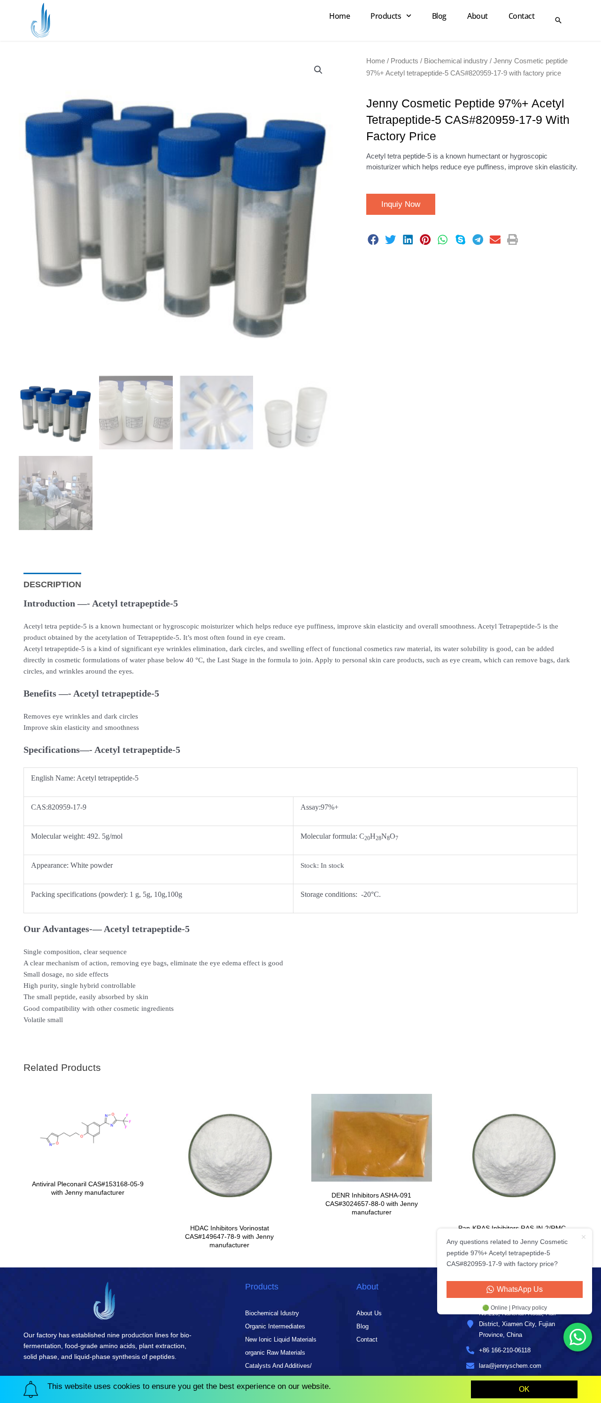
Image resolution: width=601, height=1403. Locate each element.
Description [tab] (52, 584)
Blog (439, 16)
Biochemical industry (456, 61)
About (477, 16)
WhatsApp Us (520, 1289)
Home (339, 16)
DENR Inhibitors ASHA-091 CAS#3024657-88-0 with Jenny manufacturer (371, 1203)
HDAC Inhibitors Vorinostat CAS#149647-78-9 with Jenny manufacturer (229, 1236)
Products (385, 16)
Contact (522, 16)
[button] (318, 69)
